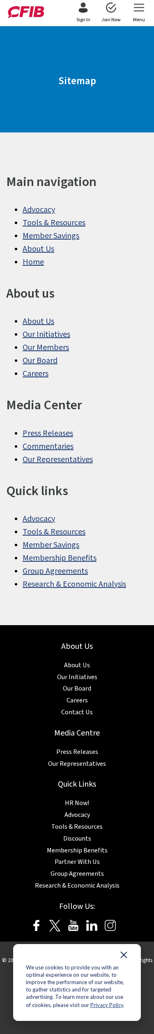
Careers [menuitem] (35, 373)
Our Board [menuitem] (40, 360)
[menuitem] (83, 13)
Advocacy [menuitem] (39, 209)
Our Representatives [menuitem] (58, 459)
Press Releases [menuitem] (48, 433)
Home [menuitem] (33, 262)
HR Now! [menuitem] (77, 802)
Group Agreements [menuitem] (55, 571)
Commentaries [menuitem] (48, 446)
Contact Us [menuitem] (77, 712)
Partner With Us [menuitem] (77, 861)
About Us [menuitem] (38, 249)
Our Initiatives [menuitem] (46, 334)
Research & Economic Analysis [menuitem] (74, 584)
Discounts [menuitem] (77, 838)
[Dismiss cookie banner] (124, 957)
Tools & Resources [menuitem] (54, 223)
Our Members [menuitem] (46, 347)
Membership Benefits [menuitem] (60, 558)
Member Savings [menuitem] (51, 236)
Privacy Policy (106, 1005)
